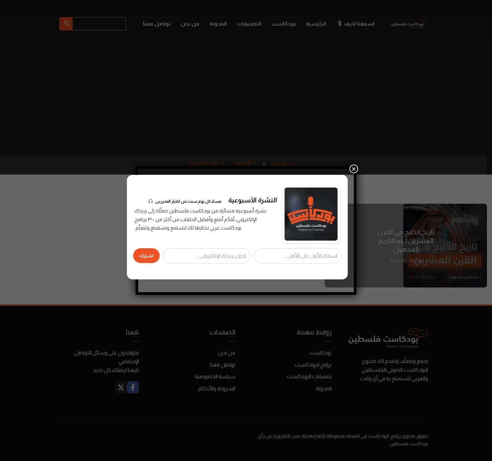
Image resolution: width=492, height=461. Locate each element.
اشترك (146, 255)
